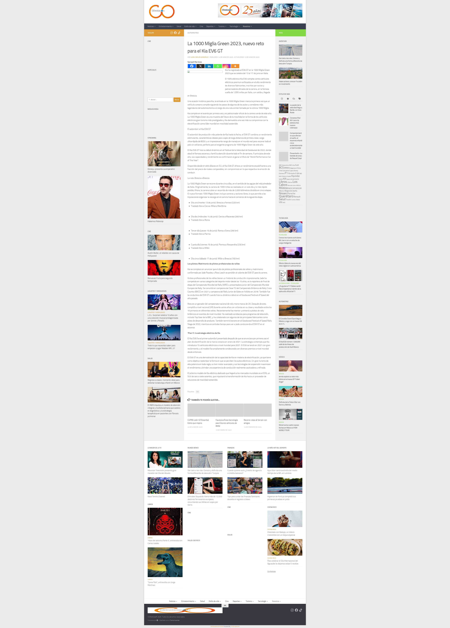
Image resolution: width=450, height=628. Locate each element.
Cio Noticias (271, 571)
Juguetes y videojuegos (156, 312)
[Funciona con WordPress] (157, 620)
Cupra (291, 171)
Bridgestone (292, 168)
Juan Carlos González (200, 57)
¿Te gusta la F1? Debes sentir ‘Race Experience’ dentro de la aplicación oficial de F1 (290, 288)
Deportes (209, 26)
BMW (286, 168)
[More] (235, 66)
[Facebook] (192, 66)
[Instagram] (226, 66)
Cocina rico (271, 529)
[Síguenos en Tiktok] (179, 32)
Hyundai (295, 176)
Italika (281, 179)
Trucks (288, 200)
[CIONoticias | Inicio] (161, 12)
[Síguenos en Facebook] (175, 32)
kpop (288, 179)
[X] (200, 66)
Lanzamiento (294, 179)
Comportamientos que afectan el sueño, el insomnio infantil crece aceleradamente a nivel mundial (296, 140)
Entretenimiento (165, 26)
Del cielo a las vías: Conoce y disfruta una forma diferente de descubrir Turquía (290, 61)
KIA (198, 392)
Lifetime (289, 182)
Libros (283, 182)
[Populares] (288, 98)
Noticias (151, 26)
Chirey (299, 168)
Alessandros (285, 165)
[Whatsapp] (218, 66)
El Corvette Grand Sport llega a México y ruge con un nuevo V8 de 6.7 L (290, 321)
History (284, 176)
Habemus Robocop (155, 221)
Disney (296, 171)
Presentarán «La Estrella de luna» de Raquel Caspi (296, 155)
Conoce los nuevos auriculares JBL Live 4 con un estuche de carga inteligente (290, 240)
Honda (289, 176)
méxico (298, 185)
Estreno (281, 173)
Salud (179, 26)
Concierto (285, 171)
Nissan (283, 193)
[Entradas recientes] (282, 98)
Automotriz (193, 33)
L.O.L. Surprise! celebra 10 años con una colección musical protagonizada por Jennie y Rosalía (163, 318)
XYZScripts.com (235, 626)
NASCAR (291, 188)
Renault (297, 196)
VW (280, 202)
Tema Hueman (175, 620)
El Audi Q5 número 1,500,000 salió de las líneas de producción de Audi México (289, 344)
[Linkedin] (209, 66)
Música (283, 188)
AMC (290, 165)
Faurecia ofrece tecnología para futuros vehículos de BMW (227, 423)
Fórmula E (292, 173)
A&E (280, 165)
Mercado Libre (292, 185)
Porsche (291, 193)
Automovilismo (284, 283)
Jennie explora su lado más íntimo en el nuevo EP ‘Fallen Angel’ (289, 379)
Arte (293, 165)
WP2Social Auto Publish (217, 626)
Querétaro (286, 196)
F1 (286, 173)
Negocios (288, 191)
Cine (201, 26)
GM (297, 173)
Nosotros (246, 26)
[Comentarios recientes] (293, 98)
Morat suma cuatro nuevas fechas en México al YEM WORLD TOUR (289, 427)
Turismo (221, 26)
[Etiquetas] (299, 98)
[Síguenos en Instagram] (171, 32)
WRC (284, 202)
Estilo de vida (189, 26)
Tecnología (234, 26)
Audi (297, 165)
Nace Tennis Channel (156, 496)
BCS (281, 167)
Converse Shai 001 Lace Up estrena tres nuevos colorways (295, 123)
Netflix (295, 191)
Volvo (298, 200)
